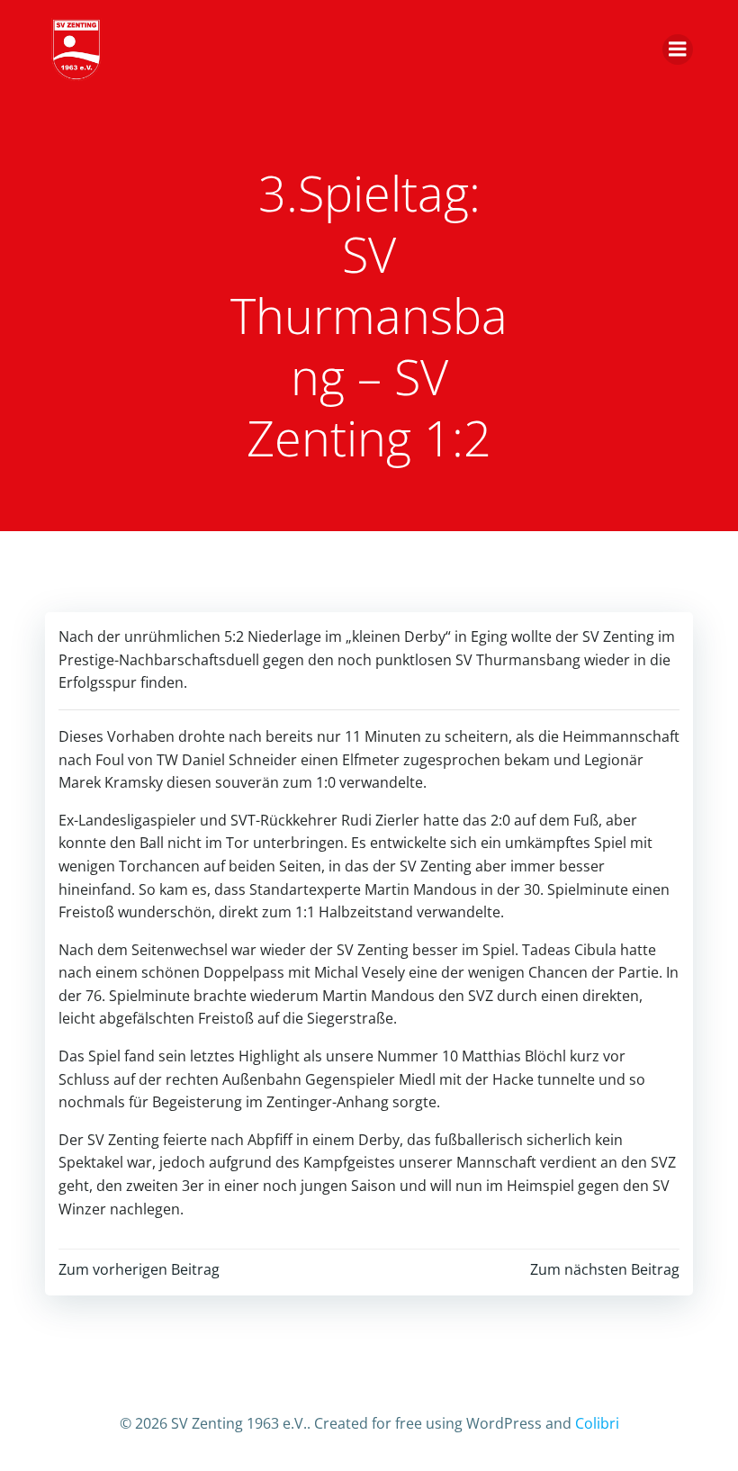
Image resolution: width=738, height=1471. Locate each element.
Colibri (597, 1423)
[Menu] (677, 49)
